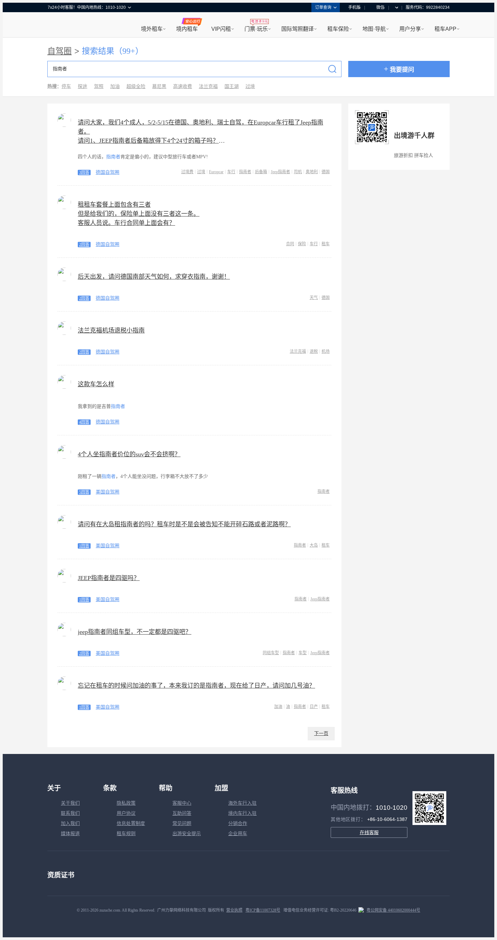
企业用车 (237, 833)
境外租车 (152, 29)
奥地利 (312, 172)
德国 (326, 172)
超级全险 (135, 86)
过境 (250, 86)
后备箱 (261, 172)
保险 (302, 244)
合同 (290, 244)
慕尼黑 (159, 86)
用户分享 (410, 29)
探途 (82, 86)
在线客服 (369, 832)
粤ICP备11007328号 (262, 910)
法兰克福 (208, 86)
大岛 (314, 545)
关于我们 (70, 803)
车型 (303, 653)
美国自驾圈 (107, 492)
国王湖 (231, 86)
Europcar (216, 172)
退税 (314, 351)
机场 (326, 351)
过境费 (187, 172)
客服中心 (181, 803)
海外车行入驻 (242, 803)
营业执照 (234, 910)
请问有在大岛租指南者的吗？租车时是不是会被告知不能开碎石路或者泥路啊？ (184, 524)
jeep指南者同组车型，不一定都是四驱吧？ (134, 631)
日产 (314, 707)
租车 (326, 244)
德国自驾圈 (107, 172)
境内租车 (187, 29)
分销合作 (237, 823)
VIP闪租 (221, 29)
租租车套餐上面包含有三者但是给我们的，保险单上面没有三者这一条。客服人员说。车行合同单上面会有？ (138, 213)
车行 (231, 172)
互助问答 (181, 813)
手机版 (354, 7)
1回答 (84, 546)
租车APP (445, 29)
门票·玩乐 (256, 29)
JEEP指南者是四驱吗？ (109, 578)
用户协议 (126, 813)
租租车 (56, 25)
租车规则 (126, 833)
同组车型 (271, 653)
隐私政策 (126, 803)
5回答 (84, 492)
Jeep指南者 (280, 172)
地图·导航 (374, 29)
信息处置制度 (131, 823)
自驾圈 (59, 51)
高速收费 (182, 86)
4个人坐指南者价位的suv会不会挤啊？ (129, 454)
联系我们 (70, 813)
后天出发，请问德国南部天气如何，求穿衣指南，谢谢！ (154, 276)
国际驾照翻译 (297, 29)
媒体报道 (70, 833)
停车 (66, 86)
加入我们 (70, 823)
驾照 (98, 86)
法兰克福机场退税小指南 (111, 330)
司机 (298, 172)
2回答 (84, 244)
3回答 (84, 172)
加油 (115, 86)
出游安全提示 (186, 833)
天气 (314, 298)
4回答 (84, 422)
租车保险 (338, 29)
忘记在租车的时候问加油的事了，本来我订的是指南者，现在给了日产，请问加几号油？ (196, 685)
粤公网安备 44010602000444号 (393, 910)
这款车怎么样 (96, 384)
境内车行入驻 (242, 813)
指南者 (245, 172)
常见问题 (181, 823)
